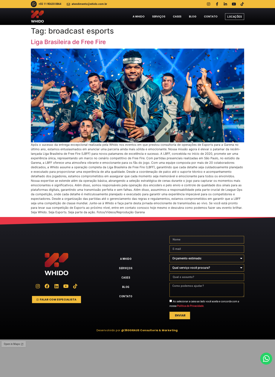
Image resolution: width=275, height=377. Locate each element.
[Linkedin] (56, 286)
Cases (177, 16)
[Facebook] (47, 286)
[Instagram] (208, 4)
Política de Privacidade (190, 305)
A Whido (139, 16)
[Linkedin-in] (225, 4)
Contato (211, 16)
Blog (192, 16)
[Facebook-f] (217, 4)
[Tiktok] (242, 4)
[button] (137, 330)
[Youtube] (234, 4)
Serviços (158, 16)
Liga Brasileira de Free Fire (68, 42)
